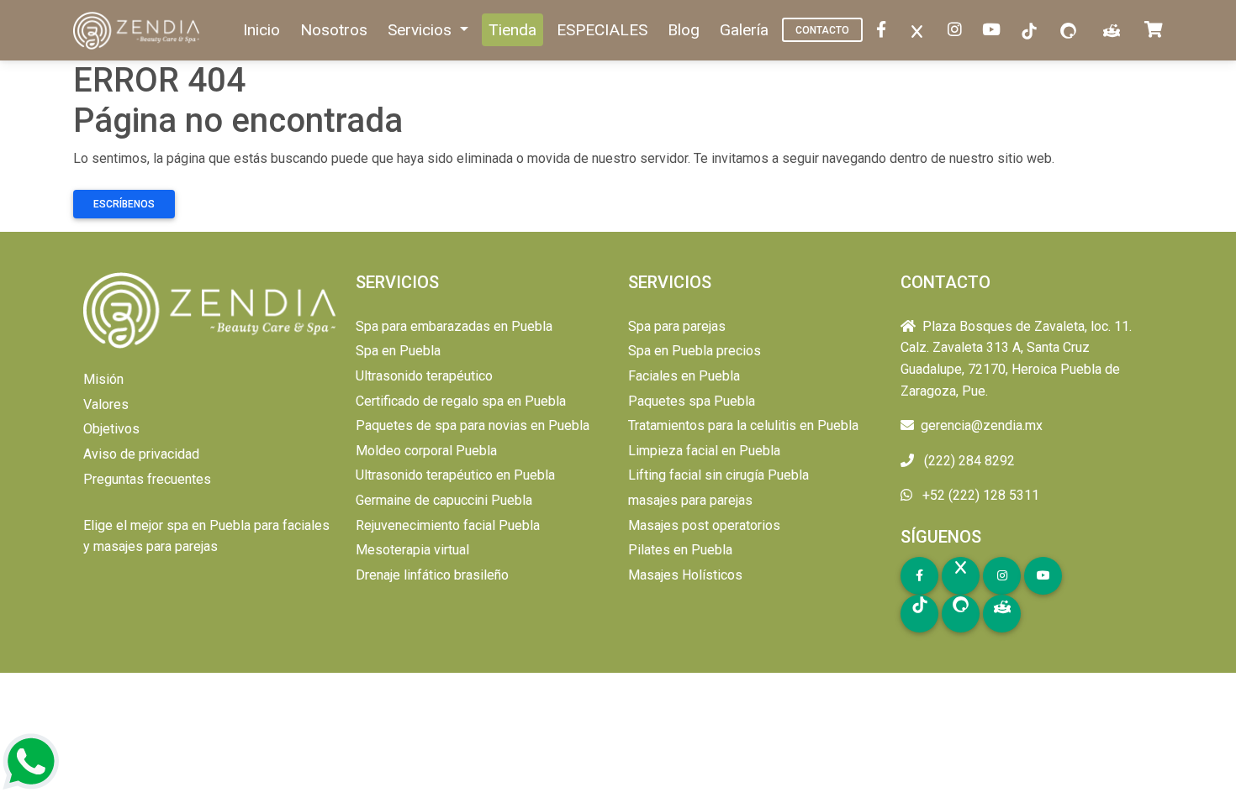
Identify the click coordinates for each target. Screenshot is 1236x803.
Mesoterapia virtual (412, 550)
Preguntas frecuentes (147, 479)
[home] (138, 31)
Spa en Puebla (398, 351)
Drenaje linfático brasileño (432, 575)
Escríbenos (124, 204)
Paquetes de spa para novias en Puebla (472, 425)
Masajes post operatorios (704, 525)
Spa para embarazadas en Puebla (454, 326)
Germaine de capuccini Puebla (444, 500)
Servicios (422, 29)
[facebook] (884, 30)
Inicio (261, 29)
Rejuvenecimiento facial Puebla (448, 525)
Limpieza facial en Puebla (704, 451)
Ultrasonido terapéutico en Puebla (455, 475)
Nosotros (333, 29)
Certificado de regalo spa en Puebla (461, 401)
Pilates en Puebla (680, 550)
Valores (106, 404)
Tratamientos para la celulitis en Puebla (743, 425)
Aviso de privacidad (141, 454)
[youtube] (994, 30)
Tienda (512, 29)
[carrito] (1157, 30)
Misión (103, 379)
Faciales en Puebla (684, 376)
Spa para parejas (677, 326)
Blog (684, 29)
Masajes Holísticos (685, 575)
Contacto (822, 30)
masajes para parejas (690, 500)
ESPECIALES (602, 29)
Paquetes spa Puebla (691, 401)
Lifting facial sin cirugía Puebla (718, 475)
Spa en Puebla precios (694, 351)
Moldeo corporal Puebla (426, 451)
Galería (744, 29)
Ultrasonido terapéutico (424, 376)
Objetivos (111, 429)
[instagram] (958, 30)
